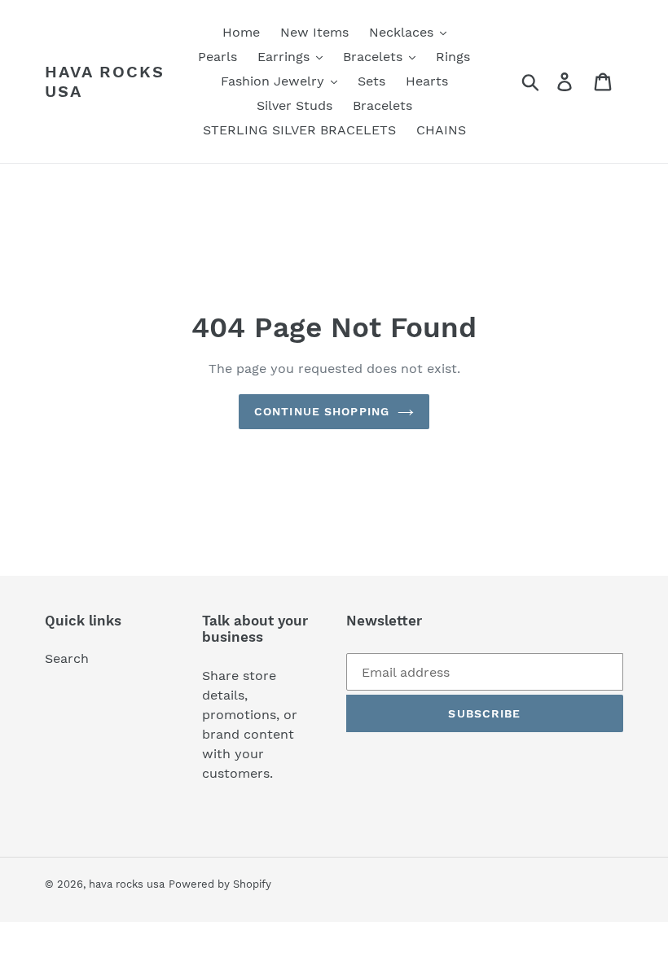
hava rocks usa (105, 81)
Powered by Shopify (220, 884)
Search (67, 658)
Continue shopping (321, 411)
